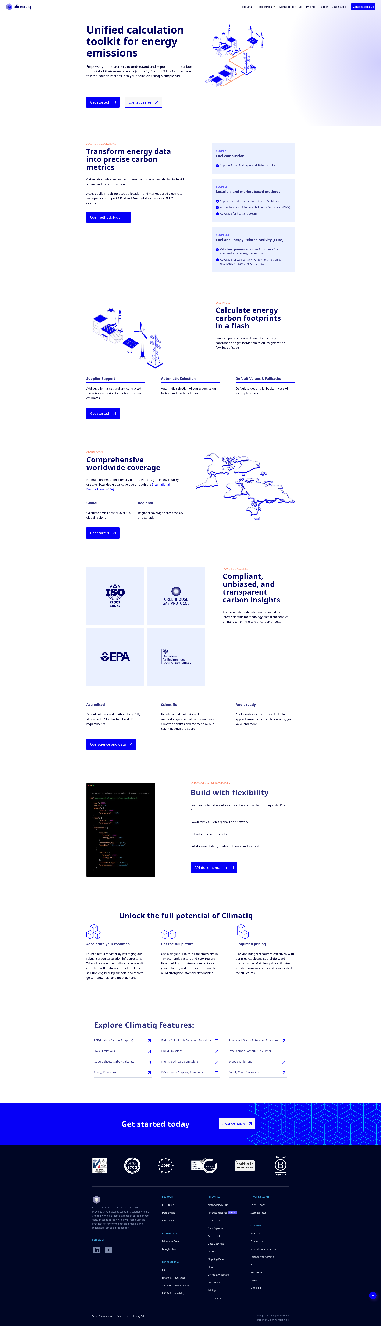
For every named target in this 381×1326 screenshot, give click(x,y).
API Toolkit (168, 1220)
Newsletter (256, 1272)
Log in (325, 6)
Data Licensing (216, 1243)
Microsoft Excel (170, 1241)
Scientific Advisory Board (264, 1249)
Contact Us (256, 1241)
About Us (255, 1233)
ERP (164, 1270)
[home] (18, 7)
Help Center (214, 1298)
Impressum (122, 1316)
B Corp (254, 1264)
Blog (210, 1267)
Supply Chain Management (177, 1285)
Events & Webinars (218, 1274)
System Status (258, 1212)
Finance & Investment (174, 1277)
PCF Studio (168, 1205)
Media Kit (255, 1287)
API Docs (213, 1251)
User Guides (215, 1220)
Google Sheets (170, 1249)
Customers (214, 1282)
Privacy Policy (140, 1316)
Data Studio (339, 6)
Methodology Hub (290, 6)
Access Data (214, 1236)
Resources (214, 1197)
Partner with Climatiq (262, 1256)
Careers (254, 1280)
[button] (248, 6)
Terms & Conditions (102, 1316)
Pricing (310, 6)
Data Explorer (215, 1228)
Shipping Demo (216, 1259)
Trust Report (257, 1205)
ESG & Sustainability (173, 1293)
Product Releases (217, 1212)
